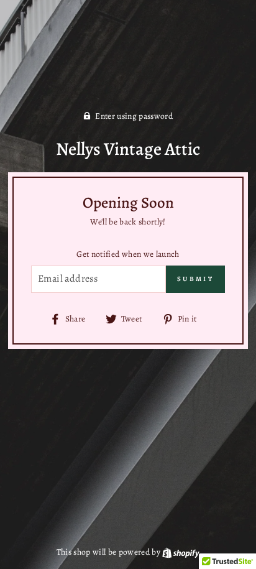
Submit (195, 279)
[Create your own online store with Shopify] (180, 552)
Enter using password (134, 116)
